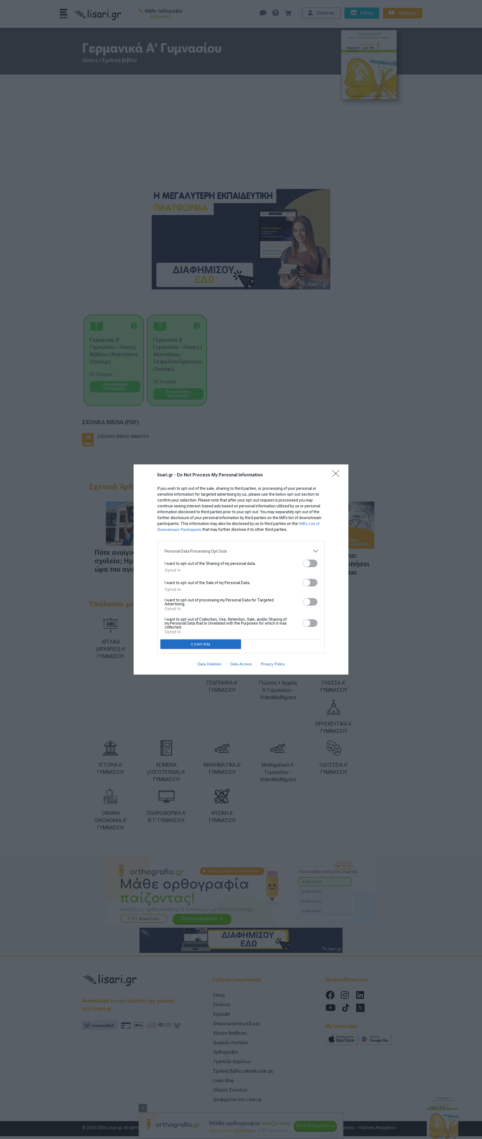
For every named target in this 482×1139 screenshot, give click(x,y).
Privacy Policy (273, 664)
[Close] (337, 475)
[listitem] (241, 551)
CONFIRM (201, 644)
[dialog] (241, 569)
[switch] (310, 563)
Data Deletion (209, 664)
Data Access (241, 664)
